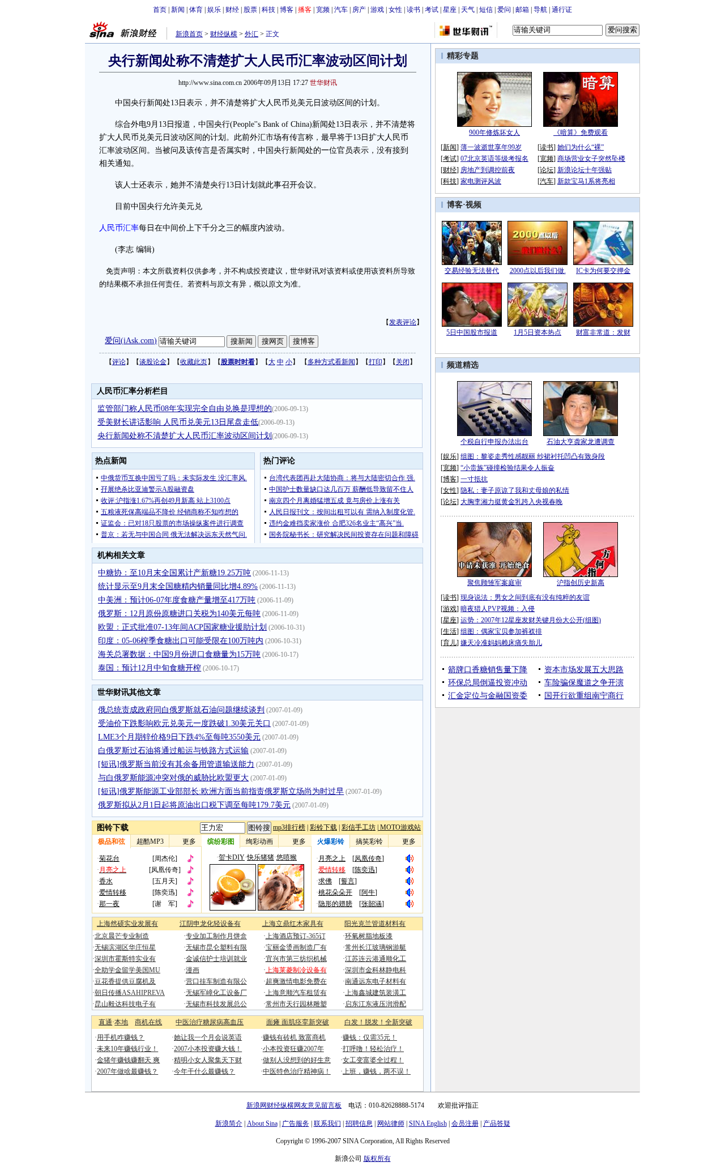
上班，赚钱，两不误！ (377, 1071)
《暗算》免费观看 (580, 132)
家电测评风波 (480, 181)
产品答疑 (496, 1123)
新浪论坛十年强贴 (584, 170)
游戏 (377, 10)
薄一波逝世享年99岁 (491, 147)
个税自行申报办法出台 (494, 442)
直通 (105, 1022)
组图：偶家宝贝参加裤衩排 (501, 631)
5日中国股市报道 (471, 332)
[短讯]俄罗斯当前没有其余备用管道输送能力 (176, 764)
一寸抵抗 (474, 479)
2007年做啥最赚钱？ (127, 1071)
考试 (431, 10)
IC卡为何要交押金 (603, 271)
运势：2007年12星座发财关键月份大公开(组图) (530, 620)
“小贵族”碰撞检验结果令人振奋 (507, 468)
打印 (375, 362)
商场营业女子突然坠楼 (591, 159)
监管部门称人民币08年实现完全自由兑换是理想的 (184, 408)
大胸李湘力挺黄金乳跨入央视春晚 (511, 502)
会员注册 (465, 1123)
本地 (121, 1022)
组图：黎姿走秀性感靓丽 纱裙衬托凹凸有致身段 (532, 456)
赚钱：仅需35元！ (370, 1037)
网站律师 (390, 1123)
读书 (413, 10)
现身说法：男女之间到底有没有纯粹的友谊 (525, 597)
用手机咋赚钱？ (120, 1037)
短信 (486, 10)
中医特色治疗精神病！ (297, 1071)
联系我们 (327, 1123)
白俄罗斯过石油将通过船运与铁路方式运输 (173, 750)
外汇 (251, 34)
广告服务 (295, 1123)
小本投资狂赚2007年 (293, 1049)
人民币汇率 (119, 228)
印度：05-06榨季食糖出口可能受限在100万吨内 (180, 640)
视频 (473, 204)
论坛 (546, 170)
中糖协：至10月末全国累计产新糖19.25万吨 (174, 573)
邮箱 (522, 10)
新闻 (178, 10)
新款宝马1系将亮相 (586, 181)
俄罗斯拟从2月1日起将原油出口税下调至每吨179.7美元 (194, 805)
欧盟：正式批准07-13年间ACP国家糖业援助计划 (182, 627)
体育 (196, 10)
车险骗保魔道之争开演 (584, 682)
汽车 (341, 10)
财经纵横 (223, 34)
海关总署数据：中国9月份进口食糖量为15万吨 (179, 654)
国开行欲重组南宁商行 (584, 695)
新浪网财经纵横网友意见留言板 (294, 1105)
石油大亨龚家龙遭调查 (581, 442)
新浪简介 (228, 1123)
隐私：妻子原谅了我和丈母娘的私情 (514, 490)
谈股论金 (153, 362)
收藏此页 (193, 362)
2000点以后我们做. (538, 271)
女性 (395, 10)
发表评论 (402, 322)
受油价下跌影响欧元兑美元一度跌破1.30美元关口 (184, 723)
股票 (250, 10)
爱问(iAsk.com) (131, 340)
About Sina (262, 1123)
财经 (232, 10)
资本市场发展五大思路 (584, 669)
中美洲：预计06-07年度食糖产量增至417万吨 (176, 600)
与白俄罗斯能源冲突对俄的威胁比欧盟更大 (173, 778)
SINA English (428, 1123)
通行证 (562, 10)
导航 (540, 10)
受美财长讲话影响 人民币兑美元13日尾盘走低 (177, 422)
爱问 (504, 10)
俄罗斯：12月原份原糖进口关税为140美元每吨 (179, 613)
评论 (119, 362)
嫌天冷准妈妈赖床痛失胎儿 (501, 643)
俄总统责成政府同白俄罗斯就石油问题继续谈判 (181, 710)
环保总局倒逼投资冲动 (487, 682)
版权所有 (377, 1159)
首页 (160, 10)
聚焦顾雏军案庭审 (494, 583)
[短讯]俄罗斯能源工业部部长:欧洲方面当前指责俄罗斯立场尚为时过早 (221, 791)
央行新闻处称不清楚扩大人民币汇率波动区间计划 (184, 435)
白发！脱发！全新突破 (378, 1022)
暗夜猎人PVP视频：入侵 (497, 609)
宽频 (323, 10)
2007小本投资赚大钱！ (208, 1049)
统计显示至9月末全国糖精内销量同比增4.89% (178, 586)
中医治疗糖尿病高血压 (210, 1022)
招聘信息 (359, 1123)
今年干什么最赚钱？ (204, 1071)
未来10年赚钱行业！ (127, 1049)
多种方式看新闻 (331, 362)
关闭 (403, 362)
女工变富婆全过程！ (373, 1060)
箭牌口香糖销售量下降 (487, 669)
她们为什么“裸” (580, 147)
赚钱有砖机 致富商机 (294, 1037)
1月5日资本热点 (537, 332)
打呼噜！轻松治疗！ (373, 1049)
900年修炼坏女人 (494, 132)
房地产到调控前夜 (487, 170)
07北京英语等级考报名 (494, 159)
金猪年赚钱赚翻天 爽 (128, 1060)
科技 (268, 10)
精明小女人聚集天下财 (208, 1060)
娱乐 (214, 10)
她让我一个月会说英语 (208, 1037)
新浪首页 (189, 34)
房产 (359, 10)
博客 (286, 10)
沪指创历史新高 (580, 583)
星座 (450, 10)
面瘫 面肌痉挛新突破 (297, 1022)
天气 (468, 10)
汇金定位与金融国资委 (487, 695)
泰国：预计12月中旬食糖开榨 (149, 668)
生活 (450, 631)
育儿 (450, 643)
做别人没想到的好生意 (297, 1060)
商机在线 (148, 1022)
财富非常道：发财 (603, 332)
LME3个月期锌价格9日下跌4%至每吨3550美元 (179, 737)
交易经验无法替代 (472, 271)
